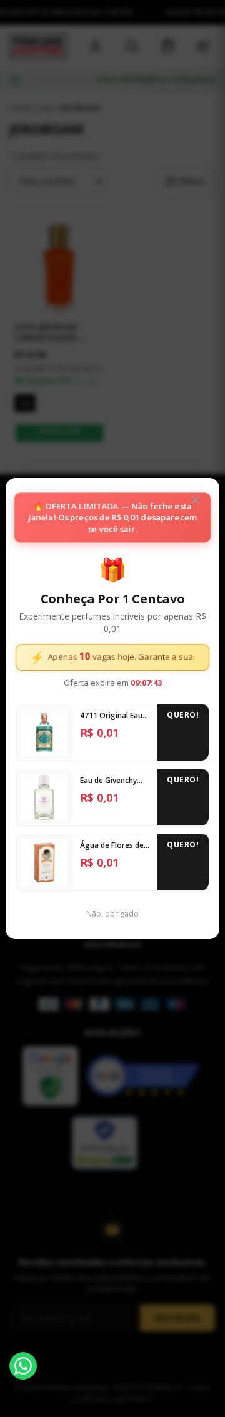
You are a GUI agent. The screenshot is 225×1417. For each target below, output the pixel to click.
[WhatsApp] (23, 1366)
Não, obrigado (112, 913)
